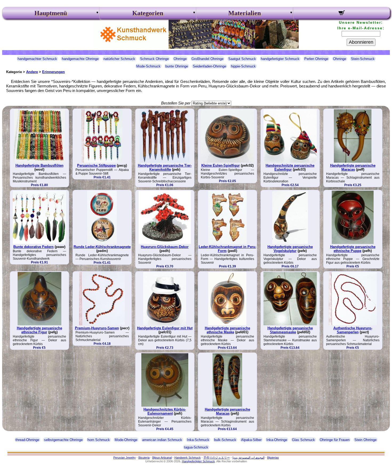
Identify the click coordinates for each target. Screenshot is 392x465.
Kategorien (147, 13)
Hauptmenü (50, 13)
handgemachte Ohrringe (80, 59)
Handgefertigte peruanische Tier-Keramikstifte (165, 167)
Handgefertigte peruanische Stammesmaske (290, 330)
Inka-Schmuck (198, 440)
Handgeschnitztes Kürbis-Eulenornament (164, 411)
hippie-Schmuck (243, 66)
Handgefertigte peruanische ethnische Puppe (352, 249)
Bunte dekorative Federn (33, 247)
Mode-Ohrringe (126, 440)
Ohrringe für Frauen (335, 440)
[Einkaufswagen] (341, 14)
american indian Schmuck (162, 440)
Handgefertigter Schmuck (198, 461)
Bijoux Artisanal (162, 457)
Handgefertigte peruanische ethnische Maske (227, 330)
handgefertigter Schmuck (280, 59)
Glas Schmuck (303, 440)
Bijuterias (273, 457)
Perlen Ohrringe (316, 59)
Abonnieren (361, 42)
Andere (32, 72)
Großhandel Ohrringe (207, 59)
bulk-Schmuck (225, 440)
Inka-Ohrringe (276, 440)
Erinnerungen (53, 72)
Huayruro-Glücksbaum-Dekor (165, 247)
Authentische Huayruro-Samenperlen (352, 330)
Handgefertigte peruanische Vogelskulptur (290, 249)
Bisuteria (144, 457)
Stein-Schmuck (363, 59)
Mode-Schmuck (148, 66)
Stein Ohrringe (365, 440)
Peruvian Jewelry (124, 457)
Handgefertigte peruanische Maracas (352, 167)
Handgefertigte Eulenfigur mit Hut (165, 328)
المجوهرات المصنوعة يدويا (249, 457)
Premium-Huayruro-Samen (97, 328)
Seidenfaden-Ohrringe (209, 66)
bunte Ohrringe (176, 66)
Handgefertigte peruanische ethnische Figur (39, 330)
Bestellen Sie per (175, 103)
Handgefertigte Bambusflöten (39, 165)
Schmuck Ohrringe (154, 59)
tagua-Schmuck (196, 447)
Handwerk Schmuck (187, 457)
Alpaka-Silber (251, 440)
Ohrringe (180, 59)
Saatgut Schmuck (242, 59)
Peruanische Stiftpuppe (96, 165)
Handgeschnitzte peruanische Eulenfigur (290, 167)
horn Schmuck (98, 440)
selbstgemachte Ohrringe (63, 440)
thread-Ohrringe (27, 440)
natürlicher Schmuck (119, 59)
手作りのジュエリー (216, 457)
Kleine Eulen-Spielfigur (220, 165)
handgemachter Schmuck (37, 59)
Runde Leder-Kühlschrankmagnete (102, 247)
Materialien (244, 13)
